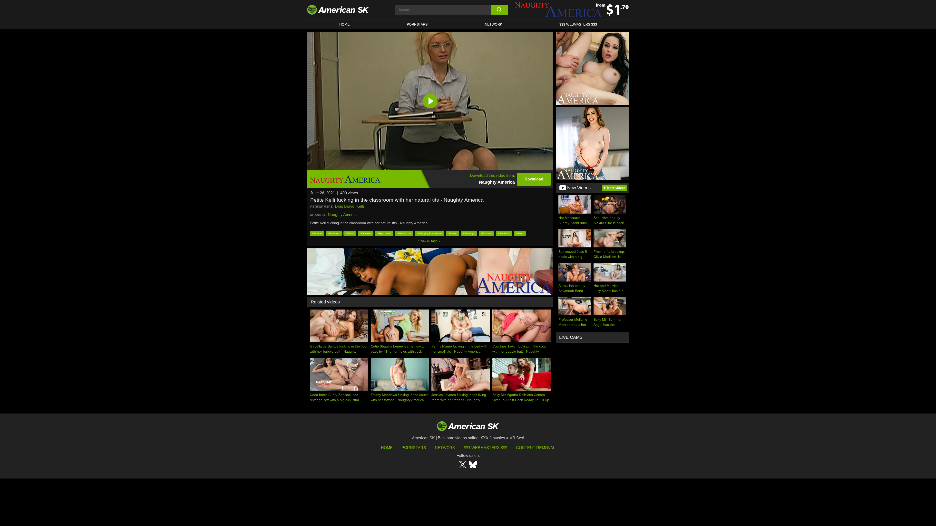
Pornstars (413, 448)
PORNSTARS (417, 24)
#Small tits (504, 233)
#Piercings (469, 233)
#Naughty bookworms (430, 233)
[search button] (499, 10)
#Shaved (486, 233)
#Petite (452, 233)
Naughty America (343, 215)
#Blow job (333, 233)
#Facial (350, 233)
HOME (344, 24)
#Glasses (366, 233)
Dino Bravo (344, 206)
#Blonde (317, 233)
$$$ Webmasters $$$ (485, 448)
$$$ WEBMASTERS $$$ (578, 24)
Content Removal (535, 448)
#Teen (519, 233)
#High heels (384, 233)
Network (493, 24)
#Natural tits (404, 233)
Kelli (360, 206)
